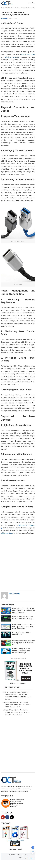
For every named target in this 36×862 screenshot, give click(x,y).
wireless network (12, 57)
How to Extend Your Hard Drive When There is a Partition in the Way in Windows (23, 610)
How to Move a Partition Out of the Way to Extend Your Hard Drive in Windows (23, 626)
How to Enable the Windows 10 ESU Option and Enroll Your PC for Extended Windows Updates (16, 694)
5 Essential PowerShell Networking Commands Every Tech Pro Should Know (16, 704)
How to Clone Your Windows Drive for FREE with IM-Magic (22, 617)
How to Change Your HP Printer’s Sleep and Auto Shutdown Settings (21, 651)
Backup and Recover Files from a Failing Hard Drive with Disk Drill (23, 643)
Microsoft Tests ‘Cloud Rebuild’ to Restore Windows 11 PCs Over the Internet (16, 712)
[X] (12, 817)
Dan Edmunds (14, 594)
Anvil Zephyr (30, 858)
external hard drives (27, 54)
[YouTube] (3, 817)
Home (2, 7)
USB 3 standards (7, 533)
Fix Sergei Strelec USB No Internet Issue (21, 633)
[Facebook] (7, 817)
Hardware (9, 7)
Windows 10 (22, 525)
